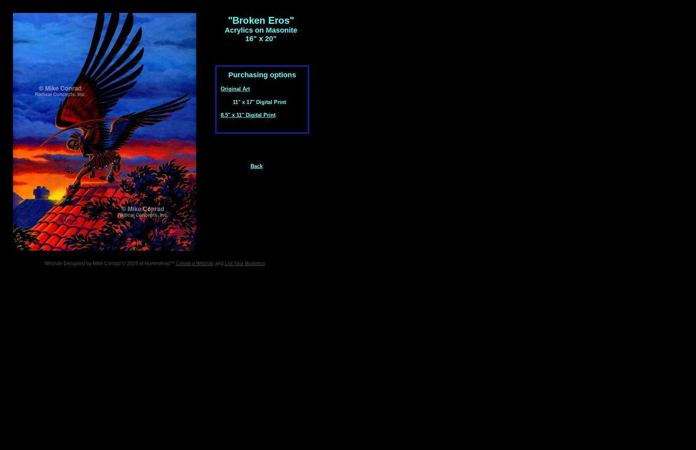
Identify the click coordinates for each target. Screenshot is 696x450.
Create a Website (195, 263)
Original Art (235, 89)
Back (257, 166)
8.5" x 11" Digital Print (248, 115)
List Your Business (245, 263)
